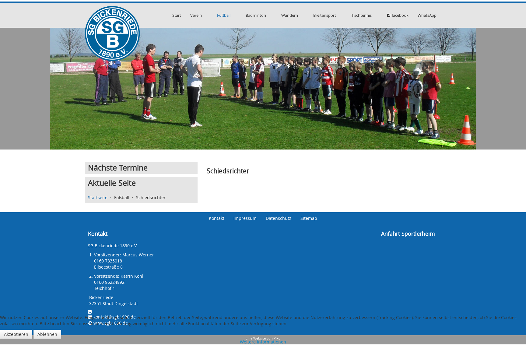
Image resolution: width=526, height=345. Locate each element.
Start (176, 15)
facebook (400, 15)
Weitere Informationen (263, 342)
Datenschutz (278, 218)
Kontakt (216, 218)
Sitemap (308, 218)
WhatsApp (427, 15)
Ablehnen (47, 334)
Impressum (245, 218)
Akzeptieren (16, 334)
